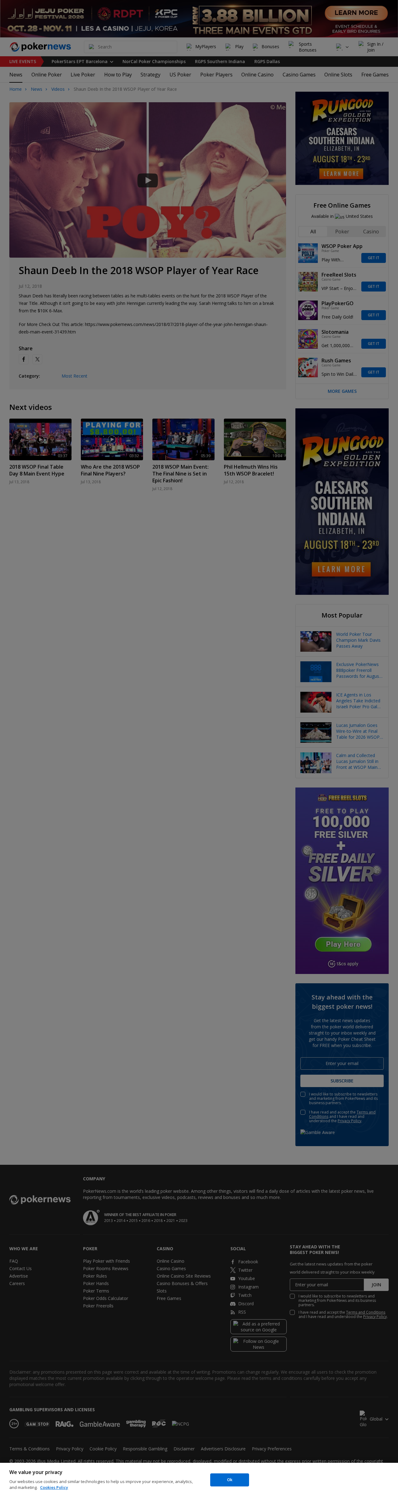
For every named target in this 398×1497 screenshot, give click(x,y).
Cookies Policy (54, 1487)
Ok (229, 1479)
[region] (199, 1480)
